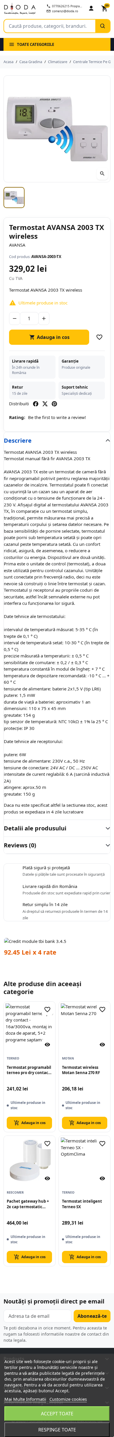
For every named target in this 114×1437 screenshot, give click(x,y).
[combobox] (49, 26)
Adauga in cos (49, 337)
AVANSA (17, 245)
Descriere (18, 440)
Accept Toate (57, 1413)
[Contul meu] (91, 8)
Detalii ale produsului (35, 828)
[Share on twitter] (45, 403)
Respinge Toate (57, 1429)
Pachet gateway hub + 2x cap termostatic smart (28, 1204)
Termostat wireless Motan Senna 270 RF (81, 1070)
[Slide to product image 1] (14, 197)
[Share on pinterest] (54, 403)
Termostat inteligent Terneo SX (82, 1204)
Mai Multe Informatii (25, 1399)
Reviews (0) (20, 845)
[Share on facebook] (35, 403)
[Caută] (102, 26)
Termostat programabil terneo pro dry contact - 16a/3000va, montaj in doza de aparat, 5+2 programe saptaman (29, 1070)
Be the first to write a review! (57, 417)
